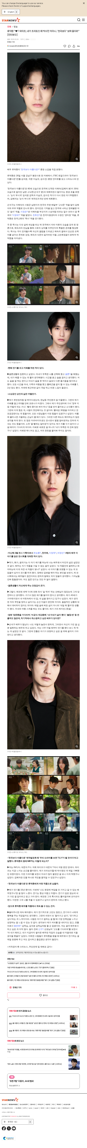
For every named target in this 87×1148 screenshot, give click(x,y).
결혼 (67, 374)
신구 (40, 929)
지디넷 (42, 1108)
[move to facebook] (4, 1128)
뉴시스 (30, 1108)
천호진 (36, 215)
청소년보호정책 (24, 1104)
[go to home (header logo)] (11, 19)
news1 (36, 1108)
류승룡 (37, 553)
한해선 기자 (11, 42)
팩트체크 (59, 1104)
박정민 (60, 553)
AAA (59, 1108)
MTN (25, 1108)
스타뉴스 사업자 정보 (7, 1112)
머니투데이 (18, 1108)
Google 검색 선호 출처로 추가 (17, 46)
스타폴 (72, 1108)
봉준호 (17, 926)
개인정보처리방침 (13, 1104)
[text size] (78, 46)
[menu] (83, 20)
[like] (64, 46)
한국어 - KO (12, 1122)
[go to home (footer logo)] (10, 1099)
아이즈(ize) (65, 1108)
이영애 (15, 215)
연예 (9, 27)
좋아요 (45, 995)
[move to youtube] (14, 1128)
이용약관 (47, 1104)
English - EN (13, 12)
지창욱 (52, 553)
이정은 (24, 211)
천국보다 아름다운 (29, 169)
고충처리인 (32, 1104)
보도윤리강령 (66, 1104)
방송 (15, 27)
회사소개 (4, 1104)
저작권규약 (40, 1104)
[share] (73, 46)
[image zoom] (77, 159)
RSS (53, 1104)
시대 (47, 1108)
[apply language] (16, 12)
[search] (79, 20)
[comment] (69, 46)
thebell (53, 1108)
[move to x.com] (9, 1128)
